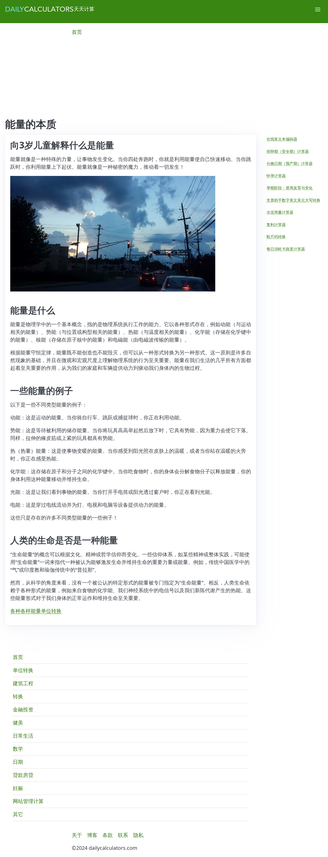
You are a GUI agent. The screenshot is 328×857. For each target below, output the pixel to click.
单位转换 (23, 670)
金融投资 (23, 709)
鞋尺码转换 (276, 236)
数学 (18, 748)
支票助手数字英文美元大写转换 (293, 200)
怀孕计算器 (276, 175)
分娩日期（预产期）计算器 (289, 163)
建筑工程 (23, 683)
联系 (123, 835)
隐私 (138, 835)
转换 (18, 696)
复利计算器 (276, 224)
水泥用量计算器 (279, 212)
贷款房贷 (23, 774)
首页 (77, 32)
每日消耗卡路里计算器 (285, 248)
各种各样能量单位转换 (35, 610)
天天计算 (84, 8)
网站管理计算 (28, 801)
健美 (18, 722)
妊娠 (18, 788)
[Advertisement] (164, 80)
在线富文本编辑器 (281, 139)
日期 (18, 761)
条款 (107, 835)
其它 (18, 814)
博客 (92, 835)
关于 (77, 835)
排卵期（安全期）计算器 (287, 151)
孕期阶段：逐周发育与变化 (289, 187)
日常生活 (23, 735)
